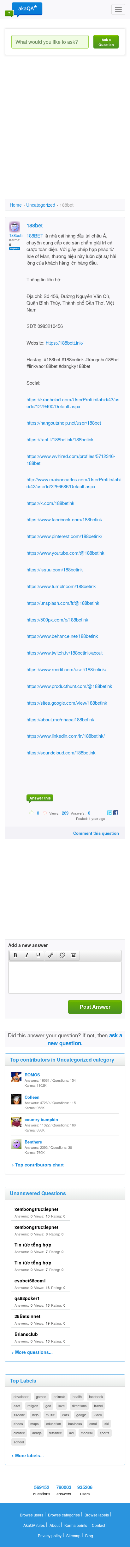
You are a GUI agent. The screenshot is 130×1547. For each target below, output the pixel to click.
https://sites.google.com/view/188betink (67, 702)
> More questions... (32, 1352)
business (75, 1423)
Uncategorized (40, 205)
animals (59, 1396)
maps (34, 1423)
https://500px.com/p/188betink (57, 619)
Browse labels (97, 1514)
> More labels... (27, 1455)
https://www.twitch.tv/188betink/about (65, 652)
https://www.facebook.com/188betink (64, 519)
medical (86, 1432)
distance (55, 1432)
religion (32, 1405)
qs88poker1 (27, 1298)
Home (16, 205)
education (53, 1423)
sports (104, 1432)
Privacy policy (50, 1535)
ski (106, 1423)
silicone (19, 1414)
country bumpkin (41, 1119)
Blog (89, 1535)
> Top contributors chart (37, 1164)
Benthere (33, 1142)
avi (71, 1432)
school (19, 1441)
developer (21, 1396)
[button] (15, 955)
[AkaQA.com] (23, 9)
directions (79, 1405)
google (81, 1414)
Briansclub (26, 1334)
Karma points (75, 1525)
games (41, 1396)
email (93, 1423)
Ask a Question (106, 42)
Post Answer (95, 1006)
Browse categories (64, 1514)
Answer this (40, 798)
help (35, 1414)
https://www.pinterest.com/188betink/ (64, 536)
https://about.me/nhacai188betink (60, 719)
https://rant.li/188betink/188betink (60, 439)
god (48, 1405)
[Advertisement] (65, 133)
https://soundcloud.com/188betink (61, 752)
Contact (98, 1525)
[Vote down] (44, 812)
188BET (35, 235)
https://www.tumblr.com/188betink (61, 586)
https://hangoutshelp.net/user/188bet (64, 422)
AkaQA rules (34, 1525)
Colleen (32, 1097)
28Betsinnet (27, 1316)
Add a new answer (28, 945)
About (55, 1525)
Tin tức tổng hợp (33, 1244)
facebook (96, 1396)
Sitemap (73, 1535)
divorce (19, 1432)
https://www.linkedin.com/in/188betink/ (66, 735)
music (50, 1414)
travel (98, 1405)
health (77, 1396)
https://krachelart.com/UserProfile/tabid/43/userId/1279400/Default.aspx (73, 402)
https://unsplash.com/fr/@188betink (63, 602)
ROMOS (32, 1075)
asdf (17, 1405)
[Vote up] (31, 812)
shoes (18, 1423)
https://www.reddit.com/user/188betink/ (66, 669)
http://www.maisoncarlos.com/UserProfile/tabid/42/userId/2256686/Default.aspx (74, 482)
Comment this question (96, 833)
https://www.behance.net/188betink (62, 636)
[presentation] (15, 955)
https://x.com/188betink (50, 503)
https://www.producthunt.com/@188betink (69, 686)
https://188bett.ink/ (63, 342)
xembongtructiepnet (36, 1209)
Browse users (31, 1514)
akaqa (37, 1432)
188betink (18, 235)
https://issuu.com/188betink (55, 569)
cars (65, 1414)
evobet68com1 (30, 1280)
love (61, 1405)
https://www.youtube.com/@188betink (65, 552)
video (98, 1414)
